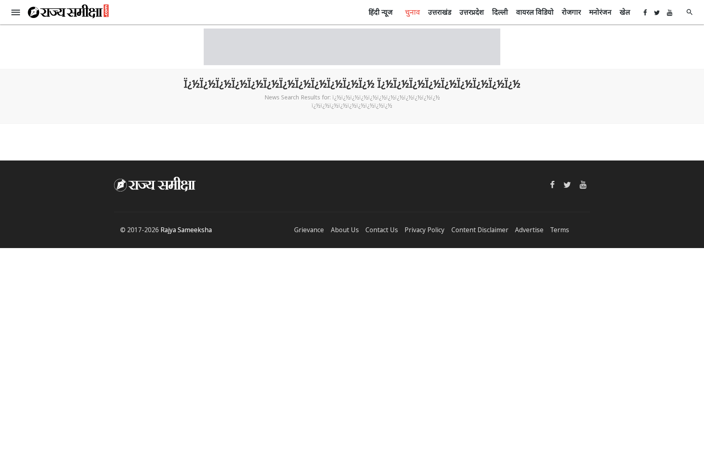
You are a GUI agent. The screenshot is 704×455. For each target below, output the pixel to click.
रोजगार (571, 12)
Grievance (309, 230)
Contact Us (381, 230)
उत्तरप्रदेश (472, 12)
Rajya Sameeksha (186, 230)
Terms (559, 230)
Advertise (529, 230)
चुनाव (412, 12)
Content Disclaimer (479, 230)
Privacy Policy (424, 230)
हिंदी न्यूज (381, 12)
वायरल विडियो (535, 12)
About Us (345, 230)
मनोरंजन (600, 12)
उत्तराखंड (439, 12)
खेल (625, 12)
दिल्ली (500, 12)
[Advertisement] (352, 47)
